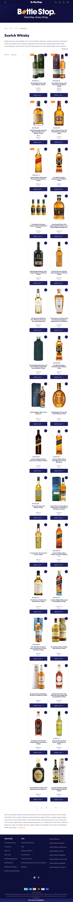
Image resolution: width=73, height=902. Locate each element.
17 (56, 808)
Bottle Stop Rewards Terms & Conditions (33, 863)
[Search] (56, 2)
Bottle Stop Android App (11, 871)
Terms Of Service (26, 859)
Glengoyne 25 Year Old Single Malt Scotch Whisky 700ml (38, 742)
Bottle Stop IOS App (10, 867)
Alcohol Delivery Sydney (57, 843)
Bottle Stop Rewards (10, 859)
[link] (36, 13)
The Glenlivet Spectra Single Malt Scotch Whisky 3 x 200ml (38, 226)
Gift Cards (7, 855)
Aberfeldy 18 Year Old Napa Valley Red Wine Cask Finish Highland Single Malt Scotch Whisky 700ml (59, 226)
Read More (22, 827)
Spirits (11, 28)
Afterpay (24, 867)
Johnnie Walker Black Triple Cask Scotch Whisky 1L (59, 554)
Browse (6, 28)
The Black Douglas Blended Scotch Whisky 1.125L (59, 367)
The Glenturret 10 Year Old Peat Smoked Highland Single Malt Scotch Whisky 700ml (59, 320)
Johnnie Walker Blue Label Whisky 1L (38, 412)
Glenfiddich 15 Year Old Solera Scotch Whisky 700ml (59, 84)
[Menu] (5, 2)
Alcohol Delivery (55, 839)
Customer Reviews (10, 843)
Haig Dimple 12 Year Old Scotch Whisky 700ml (59, 412)
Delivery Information (27, 843)
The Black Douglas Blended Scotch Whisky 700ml (59, 179)
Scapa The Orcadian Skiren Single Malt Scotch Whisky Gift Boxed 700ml (59, 507)
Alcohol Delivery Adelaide (57, 863)
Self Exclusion (8, 863)
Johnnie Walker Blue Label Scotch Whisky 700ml (59, 600)
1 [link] (36, 808)
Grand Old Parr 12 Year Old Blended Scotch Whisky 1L (38, 788)
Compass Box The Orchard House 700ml (38, 553)
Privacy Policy (25, 855)
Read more (65, 49)
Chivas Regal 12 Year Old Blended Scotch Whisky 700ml (59, 132)
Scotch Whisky (23, 28)
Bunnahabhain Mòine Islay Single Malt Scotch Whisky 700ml (38, 273)
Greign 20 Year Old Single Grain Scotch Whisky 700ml (38, 694)
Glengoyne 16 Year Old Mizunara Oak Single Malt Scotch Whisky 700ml (59, 695)
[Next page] (61, 808)
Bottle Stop (38, 892)
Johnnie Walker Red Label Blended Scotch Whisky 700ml (38, 179)
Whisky (16, 28)
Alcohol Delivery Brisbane (57, 855)
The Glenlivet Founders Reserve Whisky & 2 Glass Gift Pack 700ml (38, 648)
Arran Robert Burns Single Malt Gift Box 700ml (59, 647)
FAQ (22, 847)
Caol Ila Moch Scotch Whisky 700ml (38, 506)
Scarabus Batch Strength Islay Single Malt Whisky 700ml (59, 789)
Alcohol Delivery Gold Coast (58, 859)
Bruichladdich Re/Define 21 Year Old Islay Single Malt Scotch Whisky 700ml (38, 367)
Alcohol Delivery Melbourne (58, 847)
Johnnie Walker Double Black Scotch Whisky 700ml (38, 459)
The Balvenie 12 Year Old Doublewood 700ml (38, 600)
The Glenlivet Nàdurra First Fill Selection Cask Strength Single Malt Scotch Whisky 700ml (38, 320)
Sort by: (6, 55)
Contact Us (7, 847)
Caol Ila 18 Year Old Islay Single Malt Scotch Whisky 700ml (59, 273)
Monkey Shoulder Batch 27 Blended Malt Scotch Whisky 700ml (38, 132)
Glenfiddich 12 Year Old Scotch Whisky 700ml (38, 83)
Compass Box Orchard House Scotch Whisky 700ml (59, 742)
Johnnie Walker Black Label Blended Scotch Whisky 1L (59, 460)
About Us (7, 851)
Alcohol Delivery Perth (56, 851)
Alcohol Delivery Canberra (58, 867)
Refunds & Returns (26, 851)
